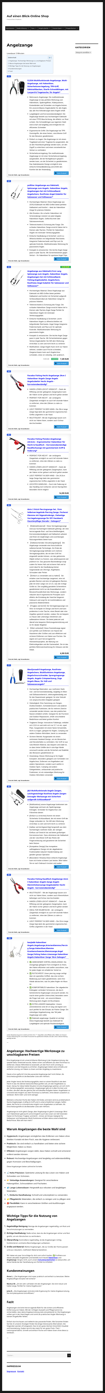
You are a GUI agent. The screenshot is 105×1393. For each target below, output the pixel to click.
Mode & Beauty (22, 28)
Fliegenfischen (71, 28)
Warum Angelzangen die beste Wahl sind (22, 63)
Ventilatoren (10, 28)
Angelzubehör (43, 28)
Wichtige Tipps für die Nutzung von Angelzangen (25, 66)
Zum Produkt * (62, 173)
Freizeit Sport (57, 28)
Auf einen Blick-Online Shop (28, 16)
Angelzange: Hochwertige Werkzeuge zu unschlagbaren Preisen (30, 61)
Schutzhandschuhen (46, 1260)
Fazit (11, 71)
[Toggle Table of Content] (48, 57)
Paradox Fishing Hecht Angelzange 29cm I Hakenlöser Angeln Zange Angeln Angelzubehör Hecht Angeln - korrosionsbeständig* (46, 380)
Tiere (32, 28)
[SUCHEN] (69, 1355)
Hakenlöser (53, 1258)
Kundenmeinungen (15, 68)
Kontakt (20, 1371)
